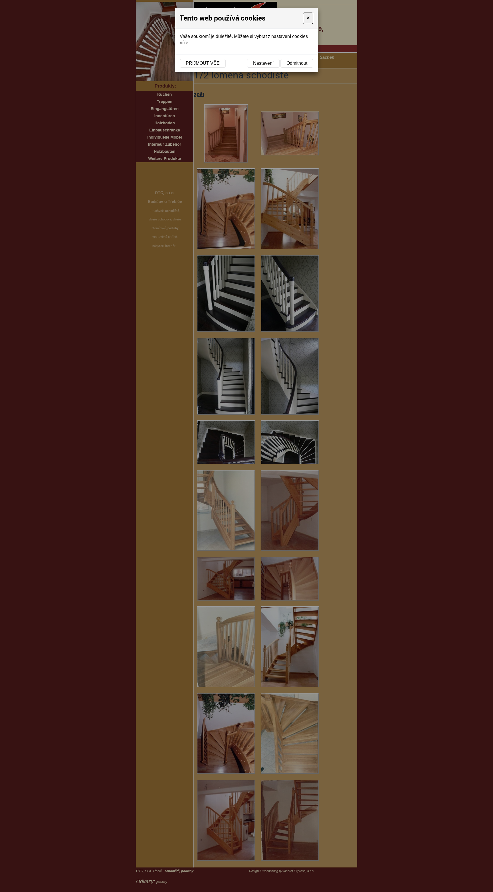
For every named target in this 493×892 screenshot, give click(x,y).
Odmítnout (296, 63)
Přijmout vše (203, 63)
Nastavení (263, 63)
